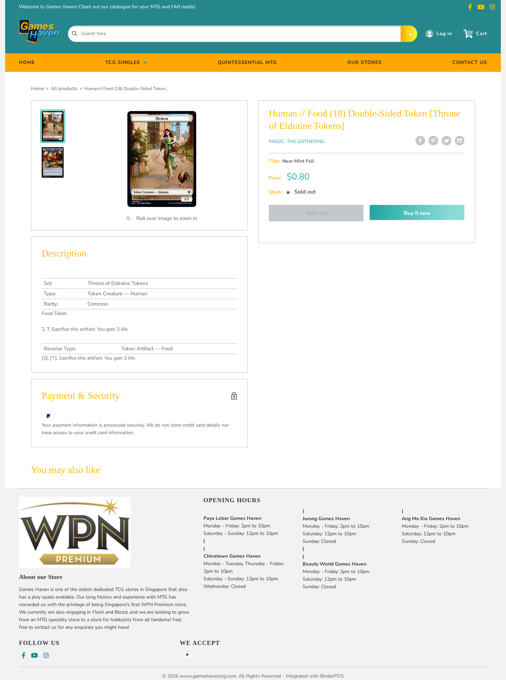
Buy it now (417, 213)
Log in (444, 33)
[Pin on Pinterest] (433, 140)
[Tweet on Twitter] (446, 140)
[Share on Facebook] (420, 140)
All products (64, 88)
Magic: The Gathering (297, 141)
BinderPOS (332, 676)
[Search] (409, 33)
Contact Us (469, 62)
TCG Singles (124, 62)
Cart (481, 33)
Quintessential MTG (247, 62)
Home (37, 88)
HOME (27, 62)
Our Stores (364, 62)
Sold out (316, 213)
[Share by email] (459, 140)
